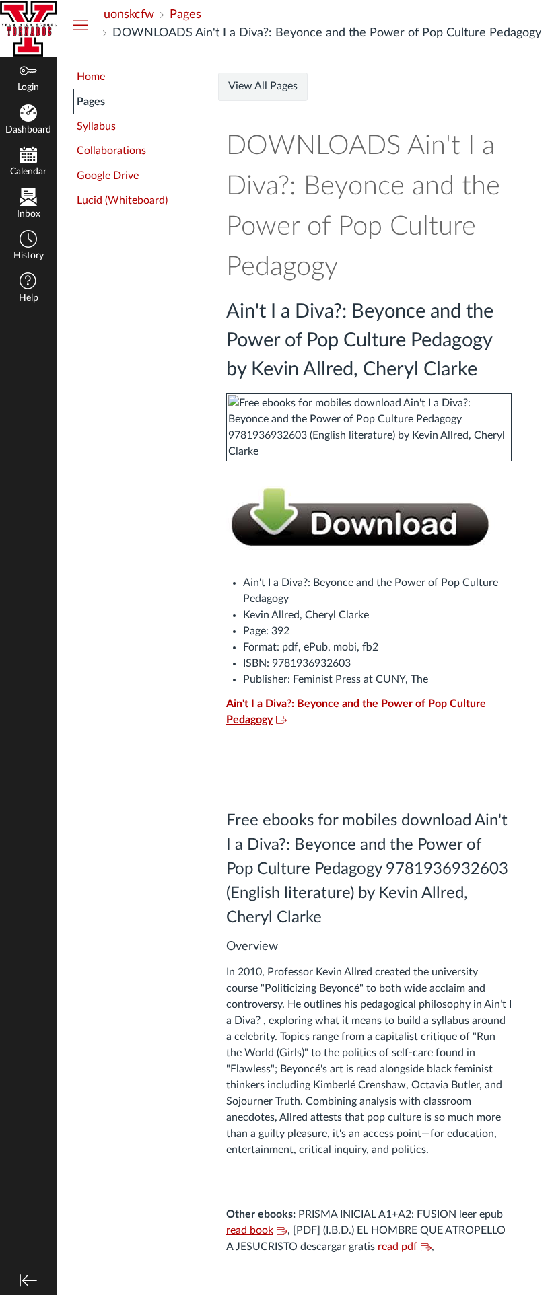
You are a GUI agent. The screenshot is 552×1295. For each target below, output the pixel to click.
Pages (91, 101)
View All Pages (263, 86)
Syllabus (96, 126)
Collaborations (111, 150)
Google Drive (108, 175)
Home (91, 76)
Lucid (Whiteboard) (122, 200)
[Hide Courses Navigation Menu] (81, 24)
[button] (28, 246)
